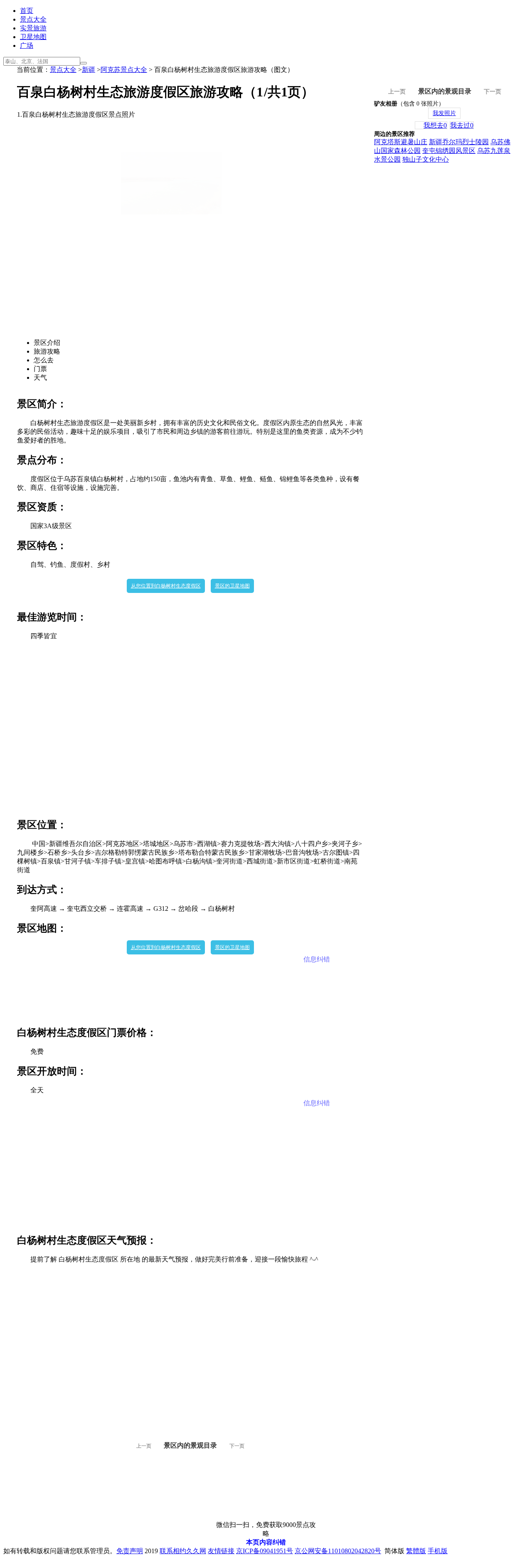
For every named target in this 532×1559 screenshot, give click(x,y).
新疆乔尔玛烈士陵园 (459, 141)
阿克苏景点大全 (124, 69)
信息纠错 (316, 959)
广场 (26, 45)
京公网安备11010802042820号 (338, 1550)
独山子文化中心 (425, 159)
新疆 (88, 69)
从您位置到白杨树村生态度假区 (166, 586)
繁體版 (416, 1550)
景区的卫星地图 (232, 586)
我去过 (461, 125)
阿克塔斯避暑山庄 (400, 141)
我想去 (435, 125)
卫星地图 (33, 36)
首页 (26, 10)
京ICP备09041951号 (264, 1550)
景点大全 (33, 19)
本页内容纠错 (266, 1542)
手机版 (438, 1550)
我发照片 (444, 113)
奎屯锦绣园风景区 (448, 150)
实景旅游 (33, 28)
